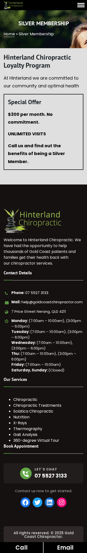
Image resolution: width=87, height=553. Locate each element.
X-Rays (20, 423)
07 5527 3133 (36, 292)
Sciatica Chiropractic (33, 411)
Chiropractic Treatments (37, 405)
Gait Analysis (25, 434)
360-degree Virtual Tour (36, 440)
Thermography (27, 429)
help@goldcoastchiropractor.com (52, 301)
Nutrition (21, 417)
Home (9, 34)
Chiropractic (25, 399)
